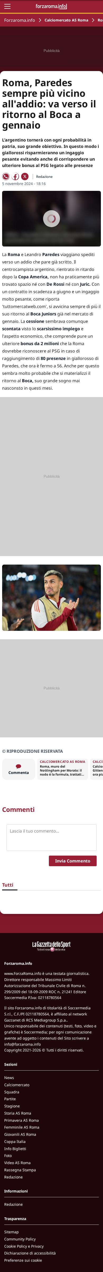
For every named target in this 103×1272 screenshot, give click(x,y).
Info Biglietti (15, 1148)
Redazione (13, 1176)
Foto (8, 1155)
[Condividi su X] (25, 176)
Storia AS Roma (17, 1113)
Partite (10, 1098)
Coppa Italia (15, 1141)
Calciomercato (16, 1084)
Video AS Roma (17, 1162)
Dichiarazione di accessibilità (30, 1253)
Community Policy (20, 1239)
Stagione (12, 1105)
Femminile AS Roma (21, 1127)
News (9, 1077)
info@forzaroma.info (22, 1044)
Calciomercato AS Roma (66, 20)
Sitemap (11, 1231)
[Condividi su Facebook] (15, 176)
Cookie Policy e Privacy (24, 1246)
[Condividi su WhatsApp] (6, 176)
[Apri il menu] (7, 6)
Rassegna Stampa (20, 1169)
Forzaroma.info (19, 20)
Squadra (11, 1091)
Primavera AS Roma (21, 1120)
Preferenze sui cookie (23, 1260)
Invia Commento (72, 861)
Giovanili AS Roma (20, 1134)
